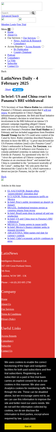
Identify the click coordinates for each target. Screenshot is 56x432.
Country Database (22, 52)
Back (3, 71)
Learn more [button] (29, 418)
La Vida (11, 60)
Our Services (14, 38)
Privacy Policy (8, 319)
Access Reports (15, 46)
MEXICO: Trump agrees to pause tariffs (27, 224)
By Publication (21, 49)
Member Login (8, 24)
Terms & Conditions (11, 314)
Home (10, 32)
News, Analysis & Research (27, 40)
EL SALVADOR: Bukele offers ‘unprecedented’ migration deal (23, 192)
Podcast (11, 55)
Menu (4, 29)
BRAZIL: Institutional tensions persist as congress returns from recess (27, 209)
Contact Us (13, 66)
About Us (12, 34)
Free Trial (21, 24)
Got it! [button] (28, 426)
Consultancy (20, 43)
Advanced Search (10, 16)
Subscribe (12, 63)
